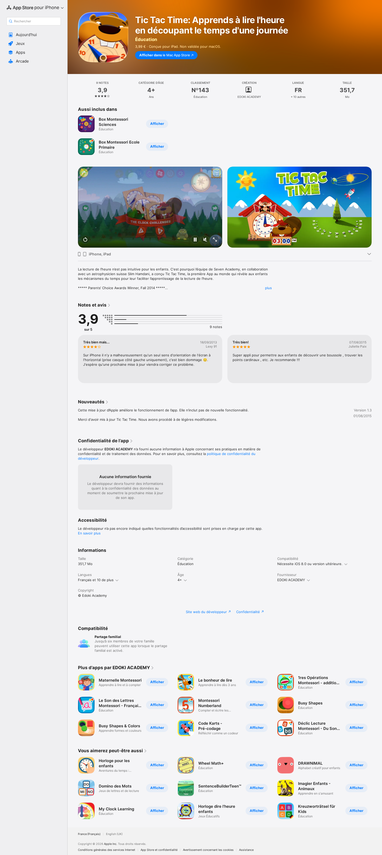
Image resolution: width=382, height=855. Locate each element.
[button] (34, 35)
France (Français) (89, 834)
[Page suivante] (376, 199)
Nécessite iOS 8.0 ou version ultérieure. (310, 564)
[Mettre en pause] (195, 240)
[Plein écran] (215, 240)
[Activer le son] (205, 240)
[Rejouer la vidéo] (85, 240)
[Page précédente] (72, 199)
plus (268, 288)
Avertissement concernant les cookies (208, 850)
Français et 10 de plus (96, 580)
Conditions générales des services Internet (106, 850)
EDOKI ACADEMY (291, 580)
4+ (179, 580)
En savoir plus (89, 533)
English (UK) (114, 834)
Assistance (246, 850)
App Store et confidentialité (159, 850)
